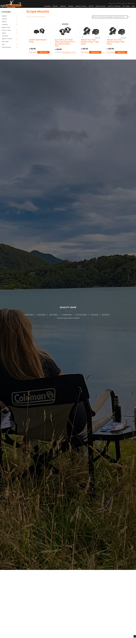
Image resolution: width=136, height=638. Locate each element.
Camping (63, 6)
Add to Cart (43, 52)
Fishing (55, 6)
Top (135, 636)
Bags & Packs (101, 6)
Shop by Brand (6, 47)
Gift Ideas (126, 6)
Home (28, 17)
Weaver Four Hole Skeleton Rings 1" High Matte (90, 42)
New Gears (5, 41)
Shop (32, 17)
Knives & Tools (81, 6)
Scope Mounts (42, 17)
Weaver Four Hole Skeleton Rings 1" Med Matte (116, 42)
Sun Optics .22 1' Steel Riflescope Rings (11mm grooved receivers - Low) (65, 43)
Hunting (47, 6)
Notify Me (73, 52)
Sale (133, 6)
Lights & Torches (114, 6)
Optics (91, 6)
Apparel (71, 6)
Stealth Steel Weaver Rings (38, 41)
